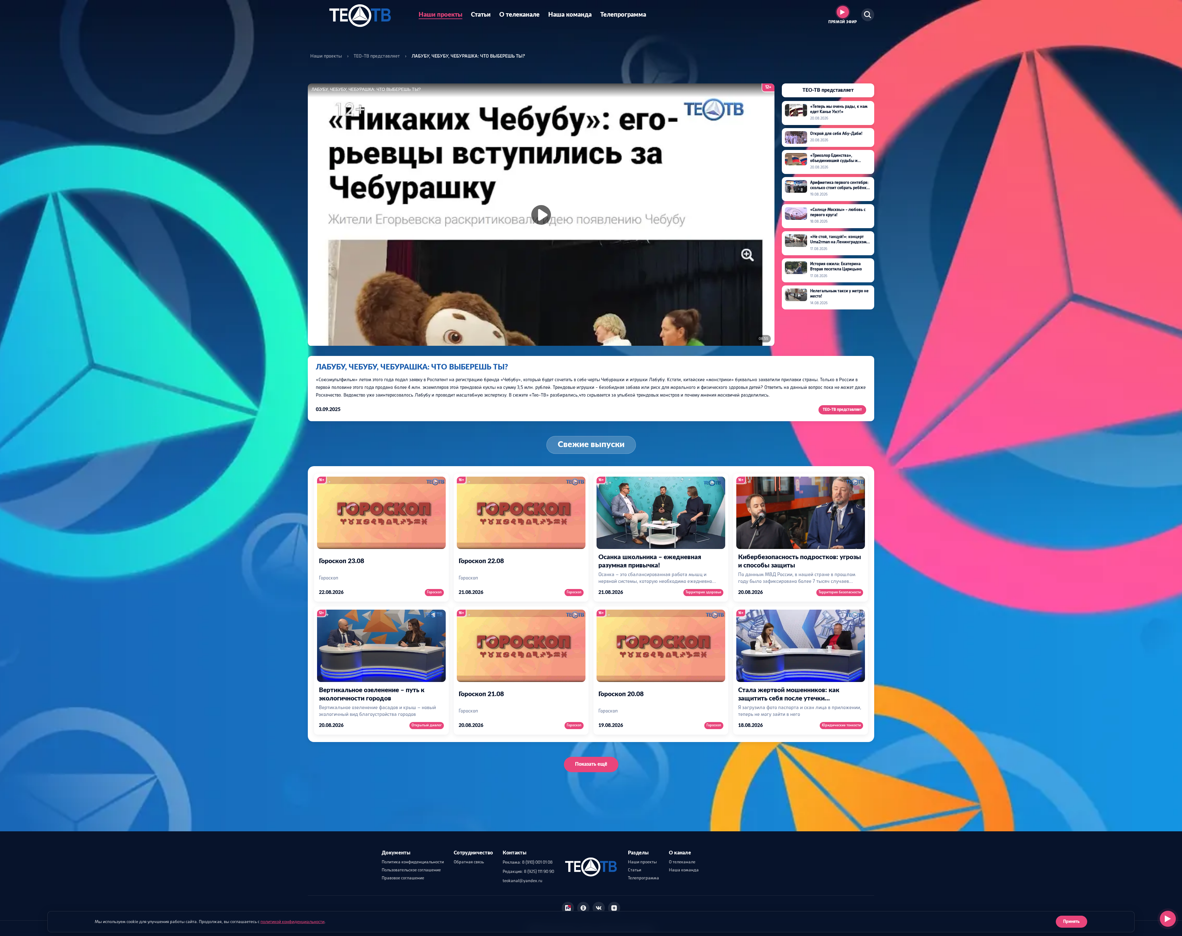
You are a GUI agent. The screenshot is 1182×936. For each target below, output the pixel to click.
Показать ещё (591, 764)
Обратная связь (469, 862)
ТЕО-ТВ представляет (377, 56)
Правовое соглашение (403, 878)
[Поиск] (867, 14)
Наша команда (570, 15)
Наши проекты (440, 15)
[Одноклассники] (583, 908)
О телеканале (519, 15)
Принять (1071, 921)
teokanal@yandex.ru (522, 881)
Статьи (481, 15)
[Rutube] (568, 908)
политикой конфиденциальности (292, 922)
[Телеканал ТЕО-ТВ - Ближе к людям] (360, 14)
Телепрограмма (623, 15)
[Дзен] (614, 908)
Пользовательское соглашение (411, 870)
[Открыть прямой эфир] (1168, 919)
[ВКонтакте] (599, 908)
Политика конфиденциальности (413, 862)
